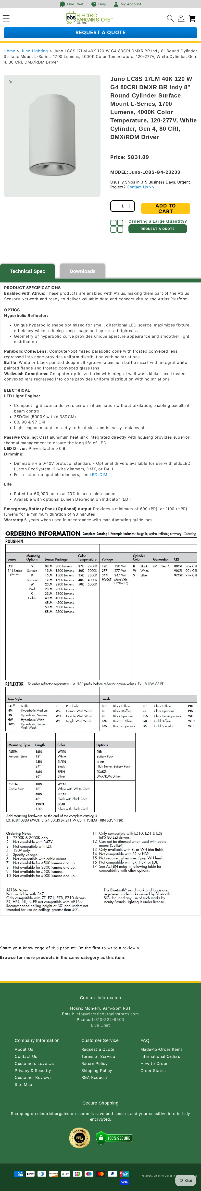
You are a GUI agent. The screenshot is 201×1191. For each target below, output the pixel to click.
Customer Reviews (33, 1077)
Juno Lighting (35, 50)
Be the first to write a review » (108, 947)
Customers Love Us (34, 1063)
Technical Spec (27, 271)
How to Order (154, 1063)
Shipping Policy (96, 1070)
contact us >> (140, 186)
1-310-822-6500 (107, 1019)
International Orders (160, 1056)
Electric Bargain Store (168, 1175)
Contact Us (26, 1056)
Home (9, 50)
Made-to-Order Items (161, 1049)
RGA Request (94, 1077)
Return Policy (94, 1063)
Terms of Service (98, 1056)
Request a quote (100, 32)
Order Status (153, 1070)
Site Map (23, 1084)
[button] (6, 18)
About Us (24, 1049)
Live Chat (100, 1025)
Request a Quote (97, 1049)
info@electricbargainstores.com (107, 1013)
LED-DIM (98, 474)
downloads (83, 271)
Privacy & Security (33, 1070)
